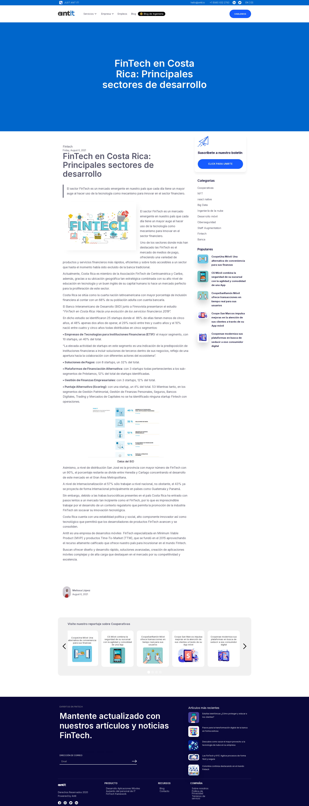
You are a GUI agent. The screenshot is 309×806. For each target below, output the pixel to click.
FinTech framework (116, 793)
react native (204, 199)
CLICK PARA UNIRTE (220, 163)
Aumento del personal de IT (121, 791)
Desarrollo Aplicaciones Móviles (123, 788)
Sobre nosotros (200, 788)
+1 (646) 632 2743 (219, 2)
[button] (90, 14)
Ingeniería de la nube (210, 210)
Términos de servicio (198, 797)
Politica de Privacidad (197, 792)
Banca (201, 239)
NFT (200, 193)
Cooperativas (205, 187)
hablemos (240, 14)
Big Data (202, 205)
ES (252, 2)
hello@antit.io (198, 2)
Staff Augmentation (209, 228)
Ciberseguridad (206, 222)
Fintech (201, 233)
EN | (247, 2)
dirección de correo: (71, 755)
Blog (162, 788)
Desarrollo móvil (207, 216)
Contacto (164, 791)
